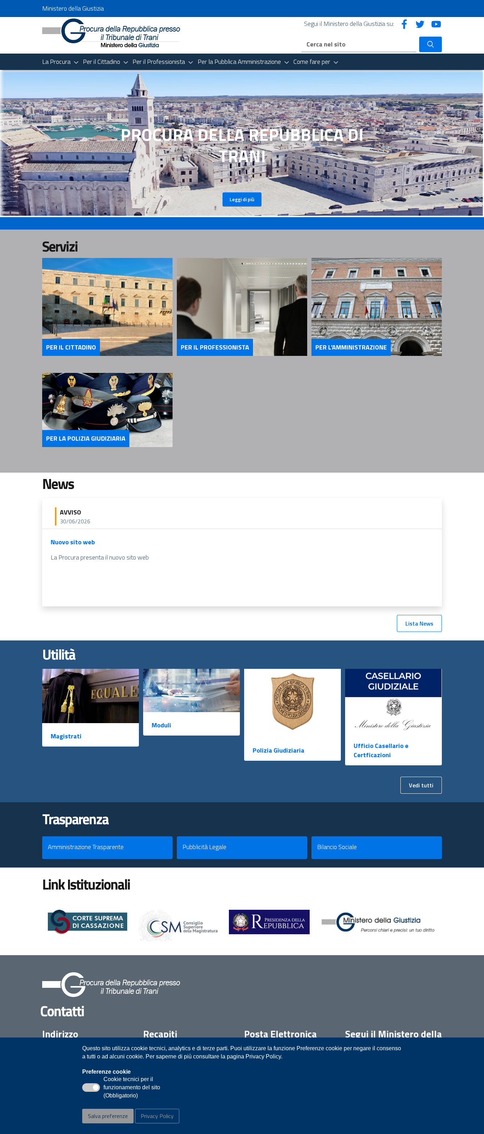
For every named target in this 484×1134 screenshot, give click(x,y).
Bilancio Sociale (337, 847)
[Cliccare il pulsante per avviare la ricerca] (430, 44)
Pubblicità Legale (204, 847)
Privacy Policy (157, 1116)
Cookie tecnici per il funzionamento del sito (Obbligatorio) (131, 1087)
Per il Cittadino (71, 347)
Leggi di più (242, 199)
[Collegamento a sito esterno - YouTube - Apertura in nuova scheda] (436, 23)
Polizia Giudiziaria (278, 750)
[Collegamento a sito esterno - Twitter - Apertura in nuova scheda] (420, 23)
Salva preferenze (108, 1116)
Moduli (161, 725)
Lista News (419, 623)
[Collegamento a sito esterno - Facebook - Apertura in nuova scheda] (404, 23)
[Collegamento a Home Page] (111, 32)
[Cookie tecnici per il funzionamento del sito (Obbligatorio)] (91, 1087)
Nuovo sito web (73, 542)
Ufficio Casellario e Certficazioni (381, 750)
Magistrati (66, 736)
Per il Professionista (215, 347)
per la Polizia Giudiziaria (85, 438)
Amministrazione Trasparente (86, 847)
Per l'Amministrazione (351, 347)
